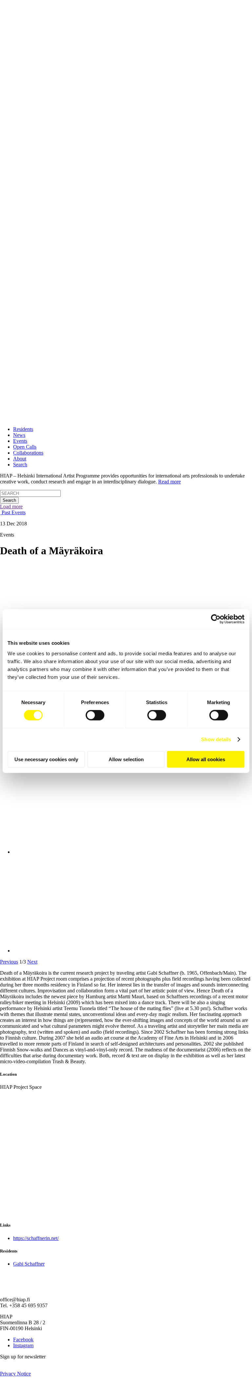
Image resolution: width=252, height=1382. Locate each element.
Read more (169, 481)
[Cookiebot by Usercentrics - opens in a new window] (215, 619)
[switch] (95, 715)
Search (20, 464)
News (19, 435)
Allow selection (126, 759)
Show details (216, 739)
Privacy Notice (15, 1373)
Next (32, 962)
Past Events (13, 512)
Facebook (23, 1339)
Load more (11, 506)
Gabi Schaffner (29, 1264)
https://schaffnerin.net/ (36, 1238)
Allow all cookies (205, 759)
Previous (9, 962)
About (19, 458)
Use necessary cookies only (46, 759)
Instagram (23, 1345)
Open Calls (24, 447)
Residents (23, 429)
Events (20, 441)
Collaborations (28, 453)
